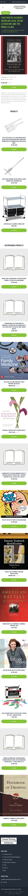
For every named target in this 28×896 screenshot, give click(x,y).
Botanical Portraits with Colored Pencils (14, 430)
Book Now (6, 13)
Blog (4, 870)
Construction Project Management (11, 857)
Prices (4, 865)
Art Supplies (10, 77)
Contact (10, 892)
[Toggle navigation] (2, 7)
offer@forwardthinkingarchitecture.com (19, 1)
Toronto (4, 1)
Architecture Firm (7, 854)
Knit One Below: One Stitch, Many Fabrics (14, 670)
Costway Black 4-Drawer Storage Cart (14, 224)
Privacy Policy (11, 893)
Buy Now (14, 87)
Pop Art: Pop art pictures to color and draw (14, 520)
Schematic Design (7, 859)
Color (15, 77)
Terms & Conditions (18, 892)
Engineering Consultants (9, 862)
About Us (5, 867)
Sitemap (18, 893)
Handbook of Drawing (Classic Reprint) (14, 818)
